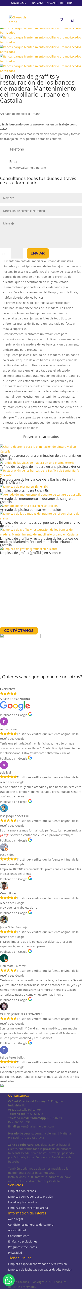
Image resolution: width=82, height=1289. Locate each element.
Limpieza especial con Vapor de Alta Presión (37, 1264)
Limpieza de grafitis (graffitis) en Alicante (30, 553)
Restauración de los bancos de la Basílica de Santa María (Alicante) (37, 481)
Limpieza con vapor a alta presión (30, 1196)
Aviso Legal (15, 1219)
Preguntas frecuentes (22, 1247)
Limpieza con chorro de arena (28, 1208)
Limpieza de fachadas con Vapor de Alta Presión (40, 1269)
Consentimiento (18, 1236)
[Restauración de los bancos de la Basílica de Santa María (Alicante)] (41, 475)
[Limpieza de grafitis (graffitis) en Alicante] (29, 549)
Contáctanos (19, 631)
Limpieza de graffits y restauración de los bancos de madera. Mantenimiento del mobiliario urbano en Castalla (39, 541)
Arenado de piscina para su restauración (30, 509)
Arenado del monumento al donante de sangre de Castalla (37, 500)
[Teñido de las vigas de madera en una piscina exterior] (38, 463)
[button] (9, 1280)
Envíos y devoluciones (22, 1241)
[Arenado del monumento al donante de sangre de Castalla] (40, 494)
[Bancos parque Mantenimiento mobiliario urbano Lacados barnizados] (41, 32)
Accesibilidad (17, 1230)
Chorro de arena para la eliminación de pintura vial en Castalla (40, 457)
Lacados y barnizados (22, 1202)
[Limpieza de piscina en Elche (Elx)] (24, 486)
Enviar (38, 253)
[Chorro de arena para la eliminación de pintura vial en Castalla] (41, 451)
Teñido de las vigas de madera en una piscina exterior (40, 466)
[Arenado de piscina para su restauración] (29, 506)
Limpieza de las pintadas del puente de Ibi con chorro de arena (40, 524)
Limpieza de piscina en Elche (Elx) (25, 490)
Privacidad (15, 1253)
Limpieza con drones (22, 1191)
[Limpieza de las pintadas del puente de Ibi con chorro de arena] (41, 518)
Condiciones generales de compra (31, 1224)
